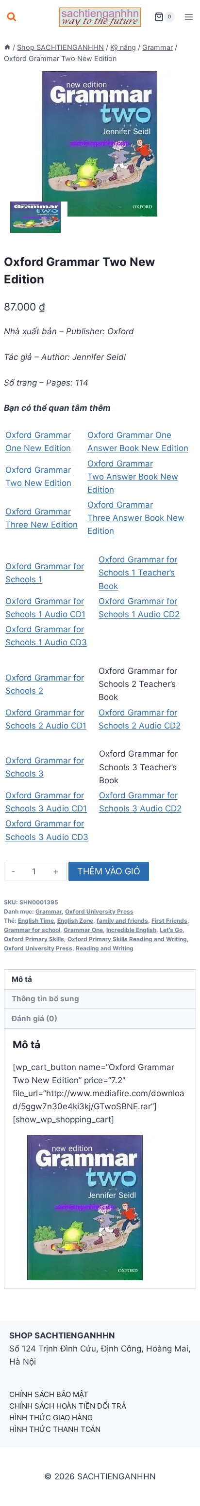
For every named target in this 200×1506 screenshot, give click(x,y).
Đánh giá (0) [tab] (34, 1018)
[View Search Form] (11, 17)
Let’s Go (171, 929)
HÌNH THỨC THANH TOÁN (54, 1429)
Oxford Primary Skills (34, 939)
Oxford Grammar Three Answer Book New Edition (135, 518)
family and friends (122, 920)
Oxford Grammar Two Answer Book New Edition (132, 477)
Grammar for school (32, 929)
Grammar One (83, 929)
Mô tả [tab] (22, 979)
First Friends (169, 920)
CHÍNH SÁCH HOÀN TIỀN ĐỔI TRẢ (67, 1406)
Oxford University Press (99, 911)
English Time (36, 920)
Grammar (48, 911)
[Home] (7, 47)
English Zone (75, 920)
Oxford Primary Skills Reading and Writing (127, 939)
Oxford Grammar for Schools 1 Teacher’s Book (138, 572)
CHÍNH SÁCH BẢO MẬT (48, 1394)
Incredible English (131, 929)
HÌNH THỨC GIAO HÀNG (51, 1417)
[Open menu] (189, 16)
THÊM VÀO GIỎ (108, 871)
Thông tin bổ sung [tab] (45, 998)
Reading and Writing (104, 948)
